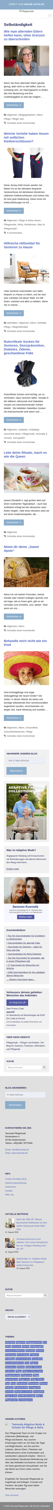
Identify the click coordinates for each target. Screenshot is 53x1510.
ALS (45, 1342)
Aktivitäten (12, 323)
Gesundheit (31, 727)
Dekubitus (30, 1351)
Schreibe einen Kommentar (21, 123)
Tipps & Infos (11, 1396)
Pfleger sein (18, 119)
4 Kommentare (14, 233)
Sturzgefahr (19, 438)
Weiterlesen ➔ (13, 105)
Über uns (9, 1194)
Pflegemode (10, 224)
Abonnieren (16, 770)
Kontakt (8, 1191)
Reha (20, 224)
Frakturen (34, 1355)
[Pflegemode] (26, 11)
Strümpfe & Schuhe (23, 1392)
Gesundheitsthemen (14, 731)
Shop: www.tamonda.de (16, 1153)
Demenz (40, 1351)
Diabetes (23, 429)
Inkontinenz (10, 1367)
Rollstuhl (9, 1387)
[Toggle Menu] (50, 15)
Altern (40, 115)
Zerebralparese (25, 1400)
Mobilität (41, 323)
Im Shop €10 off (17, 1002)
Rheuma (43, 1383)
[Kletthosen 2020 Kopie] (26, 177)
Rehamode (33, 1383)
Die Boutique (23, 1355)
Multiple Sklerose (34, 1367)
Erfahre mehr (12, 869)
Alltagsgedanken (26, 115)
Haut (27, 1363)
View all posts (12, 1495)
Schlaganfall (34, 1387)
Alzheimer (16, 1346)
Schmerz (9, 1392)
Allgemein (12, 115)
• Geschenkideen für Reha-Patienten (23, 954)
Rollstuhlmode (21, 1387)
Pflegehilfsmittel (20, 327)
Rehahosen (30, 224)
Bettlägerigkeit (36, 1346)
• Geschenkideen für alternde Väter (23, 943)
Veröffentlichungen (26, 1396)
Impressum (10, 1187)
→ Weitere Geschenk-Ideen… (20, 979)
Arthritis (25, 1346)
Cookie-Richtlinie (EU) (16, 1179)
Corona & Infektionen (15, 1351)
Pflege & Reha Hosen (29, 220)
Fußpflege (34, 429)
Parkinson (10, 1371)
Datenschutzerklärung (15, 1183)
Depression (10, 1355)
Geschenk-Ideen (12, 434)
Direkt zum (26, 4)
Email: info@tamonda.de (17, 1149)
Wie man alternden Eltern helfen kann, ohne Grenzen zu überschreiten (24, 35)
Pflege (7, 119)
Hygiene (34, 1363)
